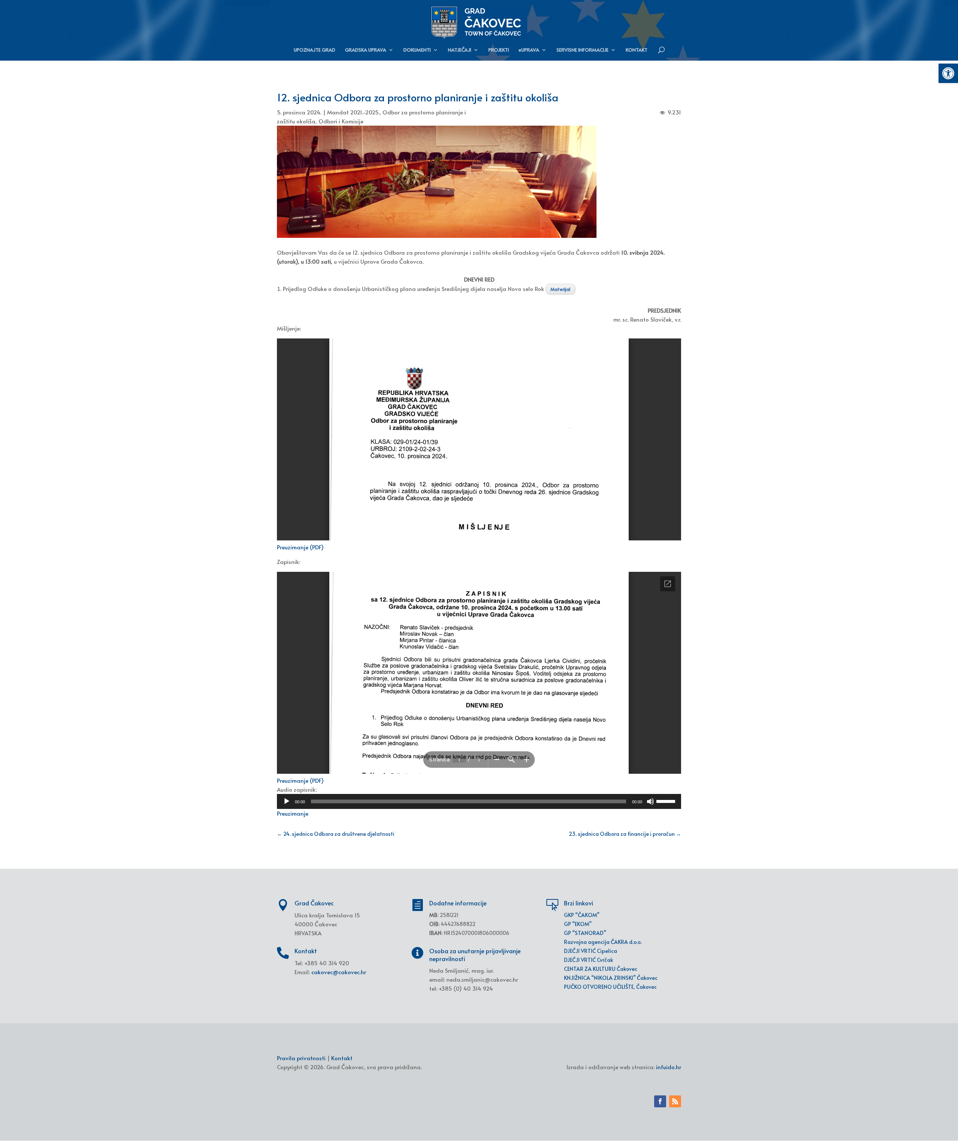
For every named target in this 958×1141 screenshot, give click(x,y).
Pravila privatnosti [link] (301, 1058)
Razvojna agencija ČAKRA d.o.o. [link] (603, 941)
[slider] (666, 800)
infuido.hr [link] (668, 1067)
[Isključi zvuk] (650, 801)
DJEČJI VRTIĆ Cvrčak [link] (588, 959)
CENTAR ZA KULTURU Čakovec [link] (600, 968)
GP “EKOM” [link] (578, 923)
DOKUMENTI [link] (417, 50)
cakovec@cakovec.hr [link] (338, 972)
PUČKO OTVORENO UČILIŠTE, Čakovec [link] (610, 986)
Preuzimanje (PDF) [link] (300, 547)
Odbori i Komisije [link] (340, 121)
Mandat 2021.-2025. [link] (353, 112)
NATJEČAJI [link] (459, 50)
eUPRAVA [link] (529, 50)
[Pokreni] (286, 801)
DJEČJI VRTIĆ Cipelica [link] (590, 950)
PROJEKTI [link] (498, 50)
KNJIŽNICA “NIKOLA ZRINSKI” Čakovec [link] (611, 977)
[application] (479, 801)
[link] (948, 73)
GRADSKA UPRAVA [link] (365, 50)
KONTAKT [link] (636, 50)
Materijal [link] (560, 289)
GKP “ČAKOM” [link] (581, 914)
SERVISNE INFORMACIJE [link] (582, 50)
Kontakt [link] (342, 1058)
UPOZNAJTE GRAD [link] (314, 50)
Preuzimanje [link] (292, 813)
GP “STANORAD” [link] (585, 932)
